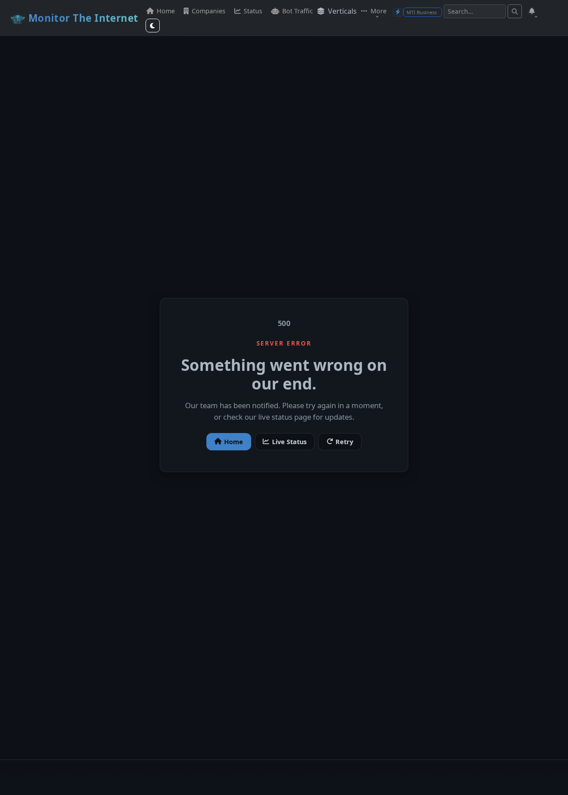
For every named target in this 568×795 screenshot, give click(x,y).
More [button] (378, 11)
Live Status (289, 441)
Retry (344, 441)
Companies (207, 11)
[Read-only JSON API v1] (398, 12)
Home (165, 11)
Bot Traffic (296, 11)
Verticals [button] (341, 11)
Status (252, 11)
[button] (533, 11)
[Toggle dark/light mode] (153, 25)
